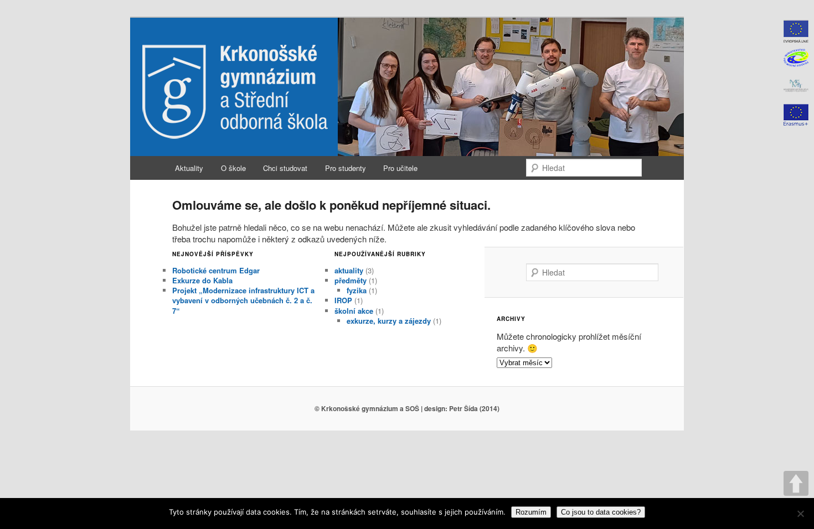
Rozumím (531, 512)
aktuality (348, 270)
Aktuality (189, 168)
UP (796, 483)
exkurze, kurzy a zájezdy (389, 320)
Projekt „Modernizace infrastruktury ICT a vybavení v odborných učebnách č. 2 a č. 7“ (243, 300)
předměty (350, 280)
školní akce (353, 310)
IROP (343, 300)
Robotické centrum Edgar (216, 270)
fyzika (357, 290)
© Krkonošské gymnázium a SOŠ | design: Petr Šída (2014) (407, 408)
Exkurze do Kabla (202, 280)
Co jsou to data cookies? (601, 512)
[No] (800, 513)
